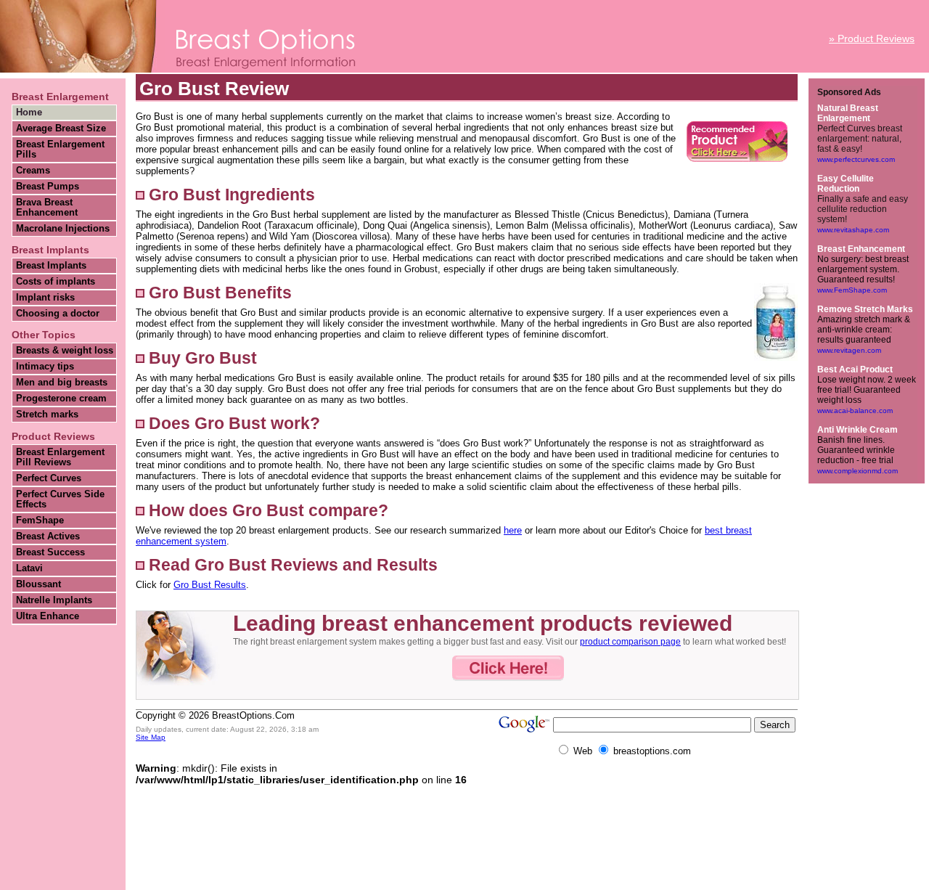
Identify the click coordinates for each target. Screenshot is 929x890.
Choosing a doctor (57, 314)
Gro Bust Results (209, 584)
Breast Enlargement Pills (60, 149)
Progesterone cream (61, 398)
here (513, 530)
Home (29, 112)
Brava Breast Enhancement (47, 207)
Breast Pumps (47, 186)
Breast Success (50, 552)
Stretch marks (47, 414)
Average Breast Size (61, 128)
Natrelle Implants (54, 600)
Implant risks (45, 298)
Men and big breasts (61, 382)
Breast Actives (48, 536)
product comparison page (630, 642)
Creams (33, 171)
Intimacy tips (45, 367)
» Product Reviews (871, 38)
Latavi (29, 568)
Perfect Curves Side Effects (60, 499)
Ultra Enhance (47, 616)
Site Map (150, 737)
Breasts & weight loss (64, 351)
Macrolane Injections (63, 229)
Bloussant (38, 584)
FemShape (40, 520)
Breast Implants (51, 266)
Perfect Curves (48, 478)
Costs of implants (55, 282)
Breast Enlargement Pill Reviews (60, 457)
